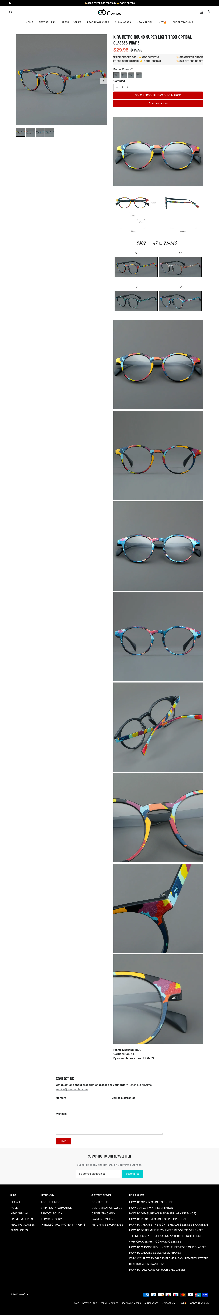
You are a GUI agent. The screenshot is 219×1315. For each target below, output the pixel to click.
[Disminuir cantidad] (116, 87)
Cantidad (119, 80)
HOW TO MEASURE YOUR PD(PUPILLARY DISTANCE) (162, 1213)
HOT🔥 (163, 22)
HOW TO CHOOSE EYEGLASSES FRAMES (155, 1252)
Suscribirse (132, 1173)
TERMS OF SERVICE (53, 1219)
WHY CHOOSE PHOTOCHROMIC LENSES (155, 1241)
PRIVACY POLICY (51, 1213)
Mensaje (61, 1113)
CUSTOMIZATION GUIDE (106, 1207)
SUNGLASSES (123, 22)
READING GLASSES (98, 22)
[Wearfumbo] (109, 12)
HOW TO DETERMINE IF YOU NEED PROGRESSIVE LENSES (166, 1230)
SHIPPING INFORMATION (56, 1207)
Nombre (61, 1097)
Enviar (63, 1141)
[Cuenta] (201, 12)
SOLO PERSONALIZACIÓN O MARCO (158, 95)
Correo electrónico (123, 1097)
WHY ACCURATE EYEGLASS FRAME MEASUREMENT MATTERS (169, 1258)
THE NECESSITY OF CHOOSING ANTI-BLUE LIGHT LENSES (166, 1235)
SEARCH (15, 1202)
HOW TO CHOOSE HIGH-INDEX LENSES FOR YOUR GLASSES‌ (167, 1247)
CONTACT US (99, 1202)
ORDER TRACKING (183, 22)
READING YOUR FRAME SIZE (147, 1264)
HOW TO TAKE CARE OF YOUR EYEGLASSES (157, 1269)
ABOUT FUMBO (50, 1202)
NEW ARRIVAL (145, 22)
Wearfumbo (24, 1294)
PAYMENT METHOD (103, 1219)
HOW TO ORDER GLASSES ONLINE (151, 1202)
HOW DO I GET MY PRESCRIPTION (151, 1207)
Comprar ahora (158, 103)
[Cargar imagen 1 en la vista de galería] (61, 79)
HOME (29, 22)
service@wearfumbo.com (72, 1089)
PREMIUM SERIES (71, 22)
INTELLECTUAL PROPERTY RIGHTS (63, 1224)
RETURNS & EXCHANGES (107, 1224)
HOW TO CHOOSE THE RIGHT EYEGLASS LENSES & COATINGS (168, 1224)
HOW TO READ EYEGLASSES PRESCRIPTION (157, 1219)
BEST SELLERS (47, 22)
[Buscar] (11, 12)
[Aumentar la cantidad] (128, 87)
